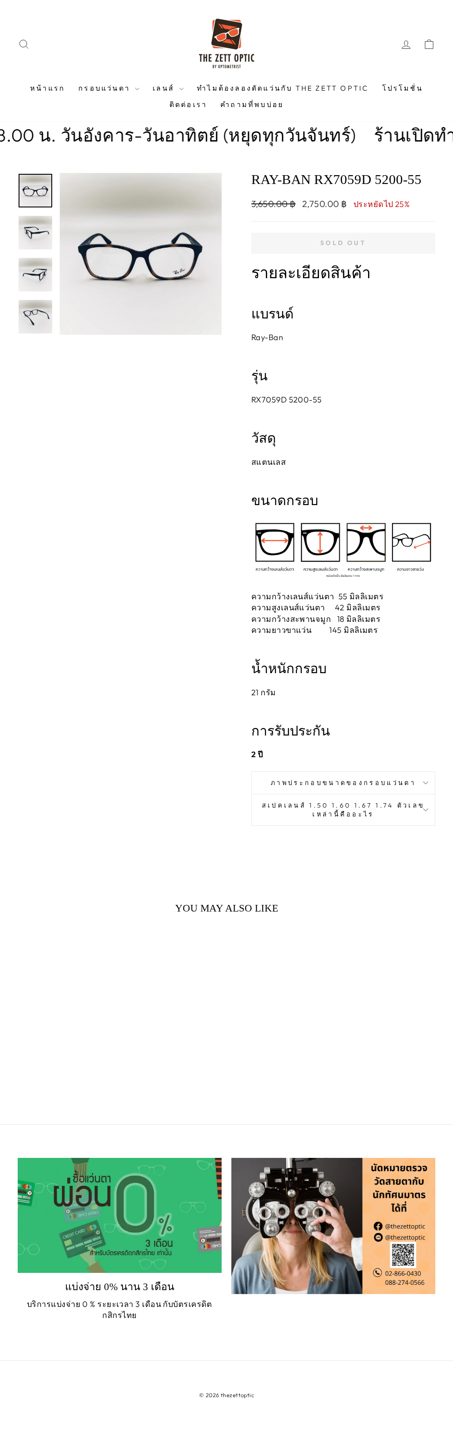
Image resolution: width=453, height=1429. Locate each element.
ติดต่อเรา (188, 104)
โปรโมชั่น (402, 88)
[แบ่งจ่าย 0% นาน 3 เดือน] (120, 1215)
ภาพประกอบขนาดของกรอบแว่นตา (343, 783)
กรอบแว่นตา (105, 88)
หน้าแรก (47, 88)
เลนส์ (165, 88)
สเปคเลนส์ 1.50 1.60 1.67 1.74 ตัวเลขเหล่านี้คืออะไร (343, 809)
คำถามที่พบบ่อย (252, 104)
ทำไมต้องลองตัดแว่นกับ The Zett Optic (283, 88)
